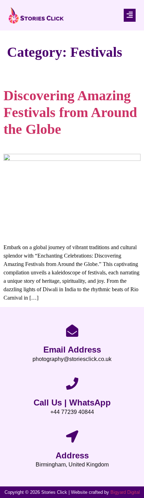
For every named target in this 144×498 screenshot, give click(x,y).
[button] (130, 15)
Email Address (72, 349)
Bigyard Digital (125, 492)
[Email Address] (72, 331)
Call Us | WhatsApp (72, 402)
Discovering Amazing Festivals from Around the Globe (70, 112)
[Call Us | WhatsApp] (72, 383)
